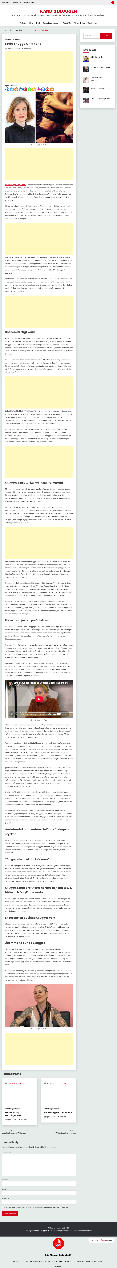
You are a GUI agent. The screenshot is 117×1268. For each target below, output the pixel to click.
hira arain (27, 49)
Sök (106, 36)
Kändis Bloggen (58, 11)
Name (5, 1179)
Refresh (57, 1266)
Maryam (24, 1120)
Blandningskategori (50, 23)
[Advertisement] (39, 67)
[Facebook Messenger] (43, 89)
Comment (6, 1152)
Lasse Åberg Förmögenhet (13, 1114)
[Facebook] (7, 89)
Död (38, 23)
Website (5, 1198)
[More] (52, 89)
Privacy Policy (29, 2)
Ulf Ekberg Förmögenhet (58, 1112)
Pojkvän (23, 23)
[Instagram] (39, 89)
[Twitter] (12, 89)
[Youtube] (47, 89)
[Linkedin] (21, 89)
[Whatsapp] (30, 89)
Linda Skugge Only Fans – (15, 184)
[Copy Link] (34, 89)
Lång (31, 23)
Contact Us (16, 2)
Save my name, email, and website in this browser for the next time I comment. (36, 1208)
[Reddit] (16, 89)
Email (4, 1189)
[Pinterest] (25, 89)
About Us (5, 2)
